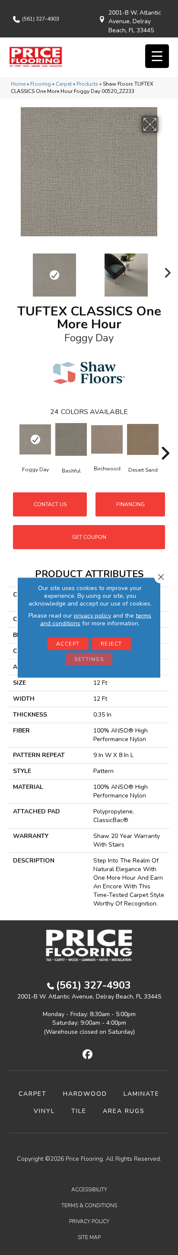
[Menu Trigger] (157, 56)
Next (165, 270)
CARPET (33, 1094)
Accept (68, 643)
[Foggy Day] (35, 439)
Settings (89, 659)
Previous (13, 270)
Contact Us (50, 504)
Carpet (64, 83)
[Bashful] (71, 439)
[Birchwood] (107, 439)
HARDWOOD (85, 1094)
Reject (111, 643)
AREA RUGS (124, 1111)
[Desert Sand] (143, 439)
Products (87, 83)
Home (18, 83)
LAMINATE (141, 1094)
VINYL (44, 1111)
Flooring (40, 83)
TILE (78, 1111)
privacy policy (92, 616)
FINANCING (130, 504)
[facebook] (88, 1054)
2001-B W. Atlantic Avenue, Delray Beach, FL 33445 (134, 21)
